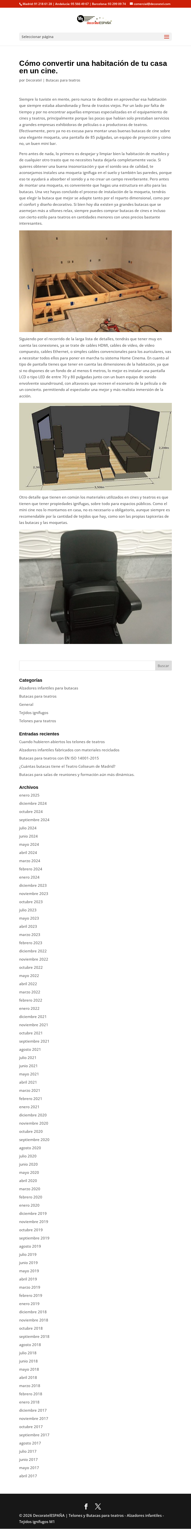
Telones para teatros (37, 720)
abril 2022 (28, 983)
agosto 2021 (30, 1049)
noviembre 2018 (33, 1319)
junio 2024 (28, 836)
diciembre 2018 (33, 1311)
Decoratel (34, 80)
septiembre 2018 (34, 1336)
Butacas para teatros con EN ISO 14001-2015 (59, 758)
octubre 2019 (31, 1229)
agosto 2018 (30, 1344)
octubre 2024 (31, 811)
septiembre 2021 (34, 1041)
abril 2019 (28, 1278)
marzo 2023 (29, 934)
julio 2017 (28, 1451)
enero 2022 (29, 1008)
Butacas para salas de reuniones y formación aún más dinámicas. (77, 774)
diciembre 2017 (33, 1410)
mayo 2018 (29, 1369)
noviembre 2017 (33, 1418)
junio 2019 (28, 1262)
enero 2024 (29, 877)
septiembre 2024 (34, 819)
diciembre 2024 (33, 803)
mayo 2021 (29, 1073)
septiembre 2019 (34, 1237)
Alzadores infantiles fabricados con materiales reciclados (69, 749)
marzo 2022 (29, 991)
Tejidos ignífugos (33, 712)
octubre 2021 (31, 1032)
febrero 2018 (30, 1393)
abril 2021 (28, 1082)
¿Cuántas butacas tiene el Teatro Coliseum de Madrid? (67, 766)
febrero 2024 (30, 868)
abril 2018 (28, 1377)
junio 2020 (28, 1164)
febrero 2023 (30, 942)
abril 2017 (28, 1475)
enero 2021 (29, 1106)
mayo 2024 (29, 844)
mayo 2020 (29, 1172)
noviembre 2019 (33, 1221)
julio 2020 (28, 1155)
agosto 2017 (30, 1443)
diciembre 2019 (33, 1213)
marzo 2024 (29, 860)
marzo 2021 (29, 1090)
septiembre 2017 (34, 1434)
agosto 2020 (30, 1147)
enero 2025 (29, 795)
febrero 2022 (30, 1000)
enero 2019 (29, 1303)
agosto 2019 (30, 1246)
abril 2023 (28, 926)
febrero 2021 (30, 1098)
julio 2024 (28, 827)
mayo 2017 (29, 1467)
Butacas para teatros (63, 80)
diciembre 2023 (33, 885)
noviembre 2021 (33, 1024)
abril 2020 (28, 1180)
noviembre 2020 (33, 1123)
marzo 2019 (29, 1287)
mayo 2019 (29, 1270)
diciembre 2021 (33, 1016)
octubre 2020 (31, 1131)
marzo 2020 (29, 1188)
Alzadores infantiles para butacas (48, 687)
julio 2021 (28, 1057)
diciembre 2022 (33, 950)
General (26, 704)
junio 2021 (28, 1065)
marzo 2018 (29, 1385)
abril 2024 (28, 852)
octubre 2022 (31, 967)
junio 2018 (28, 1361)
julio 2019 (28, 1254)
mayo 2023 (29, 918)
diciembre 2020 (33, 1114)
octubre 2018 (31, 1328)
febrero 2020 (30, 1196)
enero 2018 (29, 1402)
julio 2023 (28, 909)
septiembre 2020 (34, 1139)
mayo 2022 (29, 975)
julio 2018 (28, 1352)
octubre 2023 (31, 901)
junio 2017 (28, 1459)
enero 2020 (29, 1205)
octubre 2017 (31, 1426)
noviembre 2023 (33, 893)
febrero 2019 (30, 1295)
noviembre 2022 (33, 959)
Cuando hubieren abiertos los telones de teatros (62, 741)
